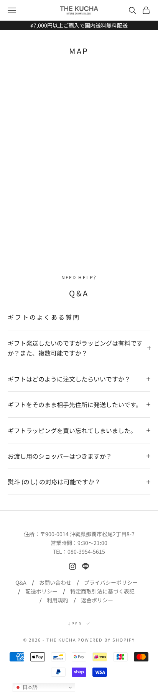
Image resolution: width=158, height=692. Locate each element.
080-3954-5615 (86, 551)
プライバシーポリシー (111, 582)
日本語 (29, 687)
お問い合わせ (55, 582)
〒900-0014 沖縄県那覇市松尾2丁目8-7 (87, 534)
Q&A (20, 582)
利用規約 (57, 600)
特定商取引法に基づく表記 (102, 591)
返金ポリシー (97, 600)
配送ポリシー (41, 591)
